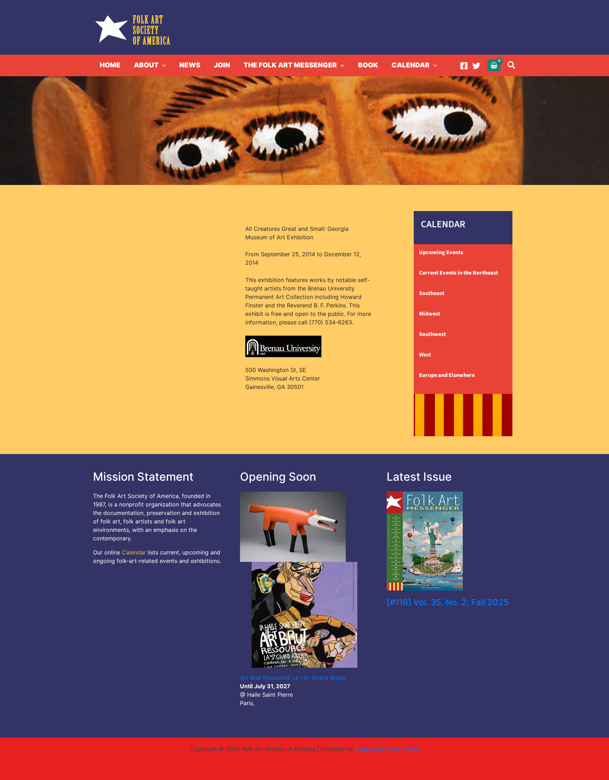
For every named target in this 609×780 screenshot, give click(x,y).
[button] (162, 65)
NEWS (190, 65)
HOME (110, 65)
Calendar (134, 552)
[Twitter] (476, 66)
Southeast (431, 293)
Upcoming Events (441, 252)
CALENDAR (411, 65)
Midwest (429, 314)
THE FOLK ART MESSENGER (290, 65)
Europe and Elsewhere (447, 375)
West (425, 355)
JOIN (222, 65)
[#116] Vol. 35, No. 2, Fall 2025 (448, 602)
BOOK (368, 65)
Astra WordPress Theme (387, 748)
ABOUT (146, 65)
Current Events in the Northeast (458, 273)
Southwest (432, 334)
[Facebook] (464, 66)
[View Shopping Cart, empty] (494, 65)
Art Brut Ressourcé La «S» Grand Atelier (293, 677)
